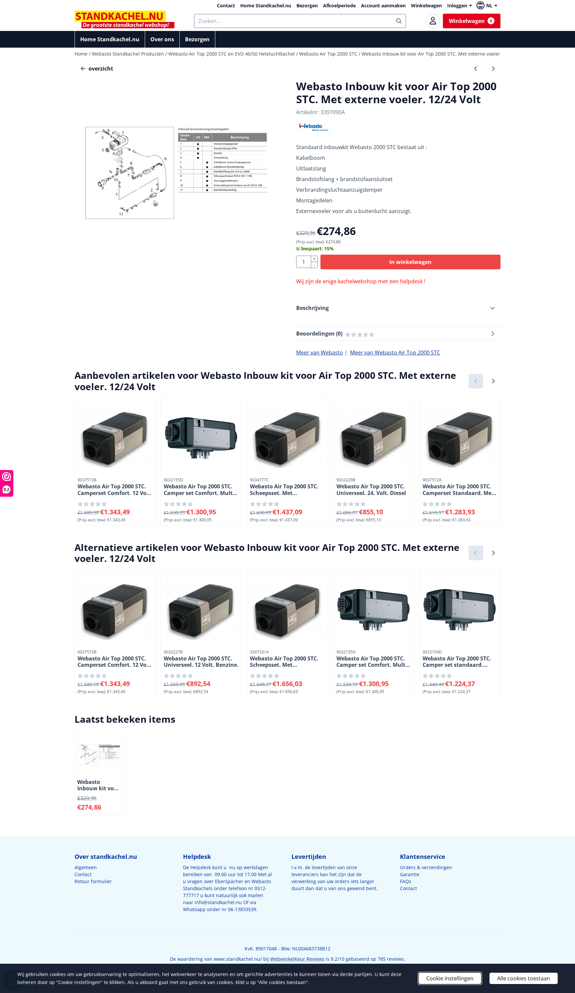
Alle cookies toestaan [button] (523, 978)
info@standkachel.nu (218, 902)
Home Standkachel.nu (265, 5)
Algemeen (86, 867)
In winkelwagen (410, 262)
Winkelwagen (426, 5)
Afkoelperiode (339, 5)
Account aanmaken (383, 5)
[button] (487, 5)
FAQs (405, 881)
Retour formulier (93, 881)
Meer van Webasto (319, 352)
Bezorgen (307, 5)
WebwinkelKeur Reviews (297, 959)
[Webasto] (314, 131)
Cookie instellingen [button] (450, 978)
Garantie (409, 874)
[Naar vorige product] (476, 68)
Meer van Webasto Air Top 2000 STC (395, 352)
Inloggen (457, 5)
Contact (226, 5)
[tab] (398, 308)
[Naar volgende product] (493, 68)
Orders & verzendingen (426, 867)
